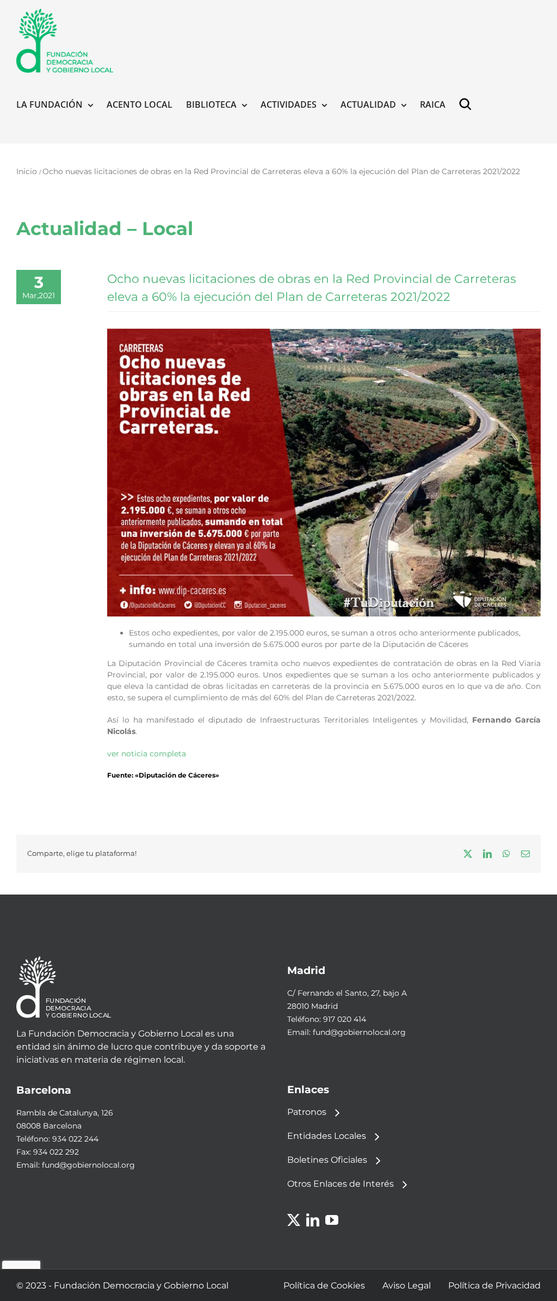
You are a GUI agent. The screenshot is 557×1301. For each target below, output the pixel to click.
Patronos (306, 1112)
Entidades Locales (326, 1136)
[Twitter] (293, 1219)
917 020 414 (344, 1019)
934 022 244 (75, 1139)
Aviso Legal (406, 1285)
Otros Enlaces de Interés (340, 1184)
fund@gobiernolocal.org (359, 1032)
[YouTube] (331, 1219)
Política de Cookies (324, 1285)
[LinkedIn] (312, 1219)
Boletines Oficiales (327, 1160)
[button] (467, 104)
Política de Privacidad (494, 1285)
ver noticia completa (146, 754)
